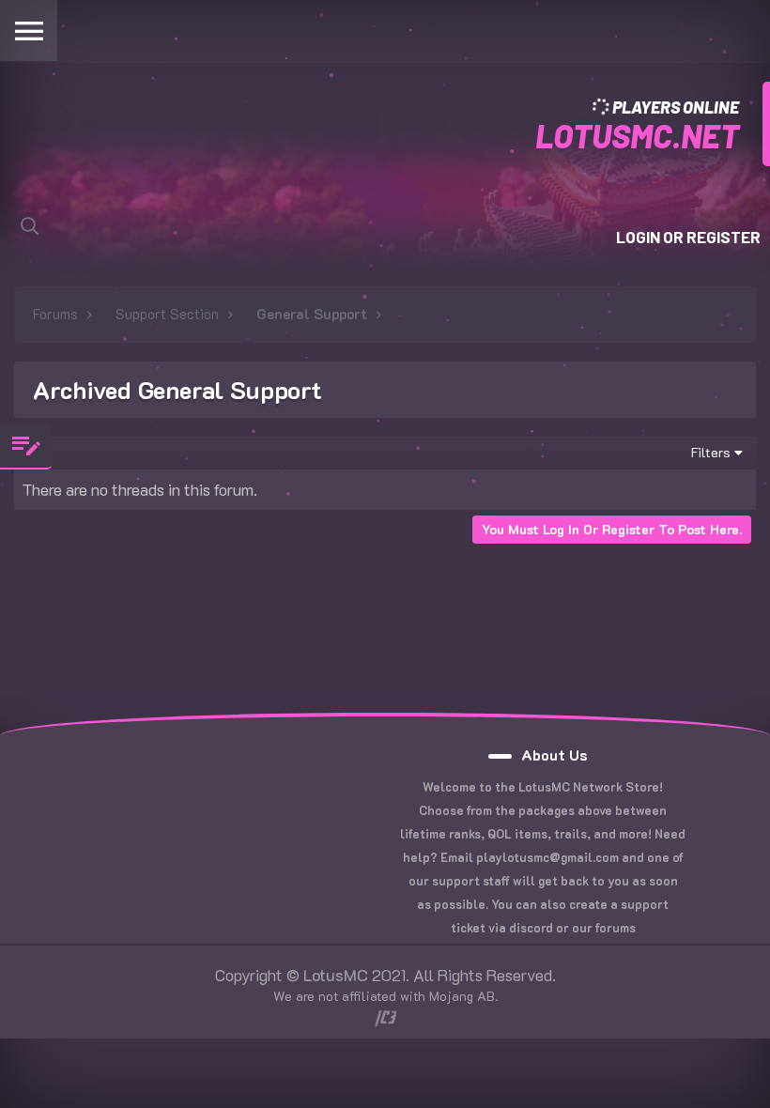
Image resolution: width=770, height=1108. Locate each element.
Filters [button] (711, 452)
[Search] (29, 226)
